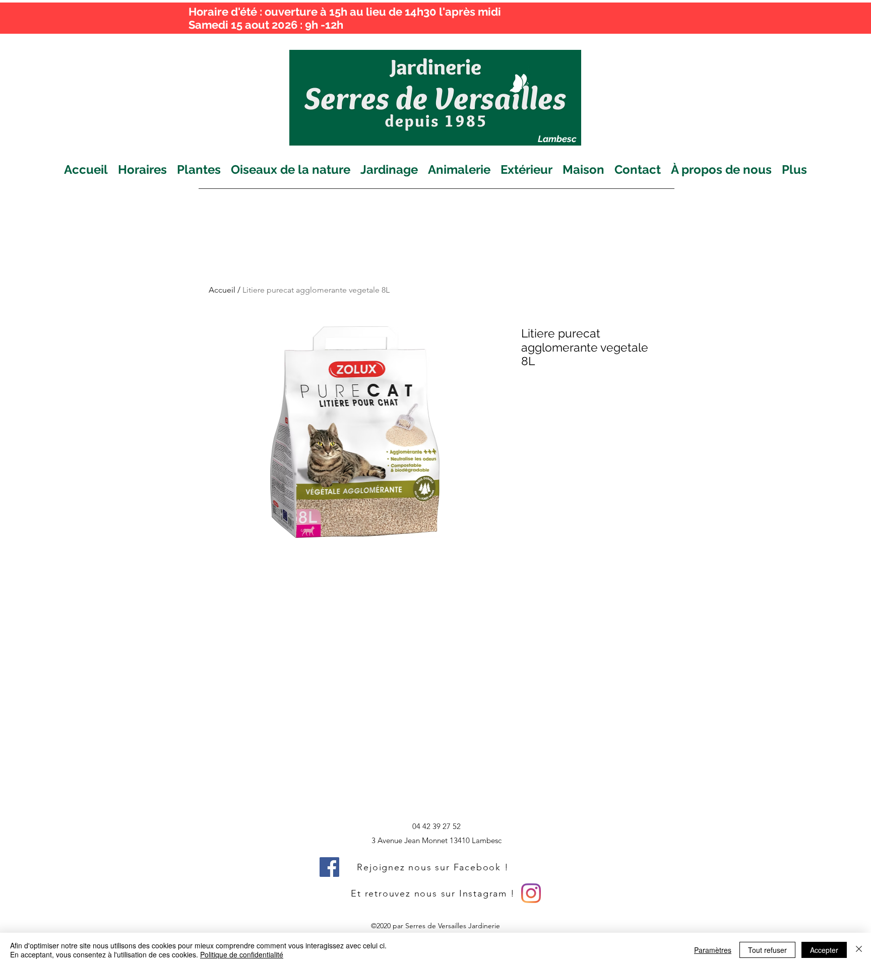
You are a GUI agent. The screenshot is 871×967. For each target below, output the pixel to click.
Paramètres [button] (712, 950)
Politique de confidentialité (241, 954)
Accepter (824, 950)
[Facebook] (329, 867)
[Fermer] (859, 950)
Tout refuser (767, 950)
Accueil (222, 290)
